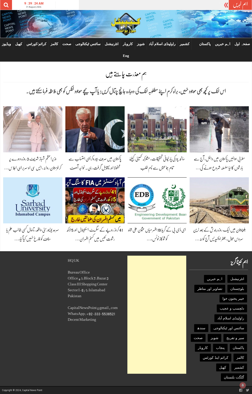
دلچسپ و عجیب (232, 308)
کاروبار (128, 44)
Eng (126, 56)
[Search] (6, 4)
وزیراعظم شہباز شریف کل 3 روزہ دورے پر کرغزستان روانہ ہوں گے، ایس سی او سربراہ (176, 5)
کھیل (18, 44)
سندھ (201, 328)
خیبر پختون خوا (233, 299)
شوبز (141, 44)
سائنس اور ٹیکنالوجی (228, 328)
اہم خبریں (222, 44)
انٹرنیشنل (112, 44)
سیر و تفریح (235, 338)
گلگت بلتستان (234, 377)
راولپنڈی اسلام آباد (162, 44)
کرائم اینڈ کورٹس (215, 358)
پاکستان (205, 44)
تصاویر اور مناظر (209, 289)
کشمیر (185, 44)
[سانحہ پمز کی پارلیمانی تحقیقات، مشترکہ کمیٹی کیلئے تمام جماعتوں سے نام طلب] (157, 129)
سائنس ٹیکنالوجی (88, 44)
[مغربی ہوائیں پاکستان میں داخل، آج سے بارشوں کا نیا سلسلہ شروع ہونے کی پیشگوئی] (219, 129)
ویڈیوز (6, 44)
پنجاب (220, 348)
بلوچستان (237, 289)
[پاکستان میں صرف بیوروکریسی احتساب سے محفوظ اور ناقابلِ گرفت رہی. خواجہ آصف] (95, 129)
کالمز (54, 44)
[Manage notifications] (243, 385)
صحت (66, 44)
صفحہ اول (242, 44)
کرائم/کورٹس (36, 44)
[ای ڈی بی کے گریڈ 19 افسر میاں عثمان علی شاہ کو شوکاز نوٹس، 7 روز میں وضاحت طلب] (157, 200)
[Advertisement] (156, 315)
